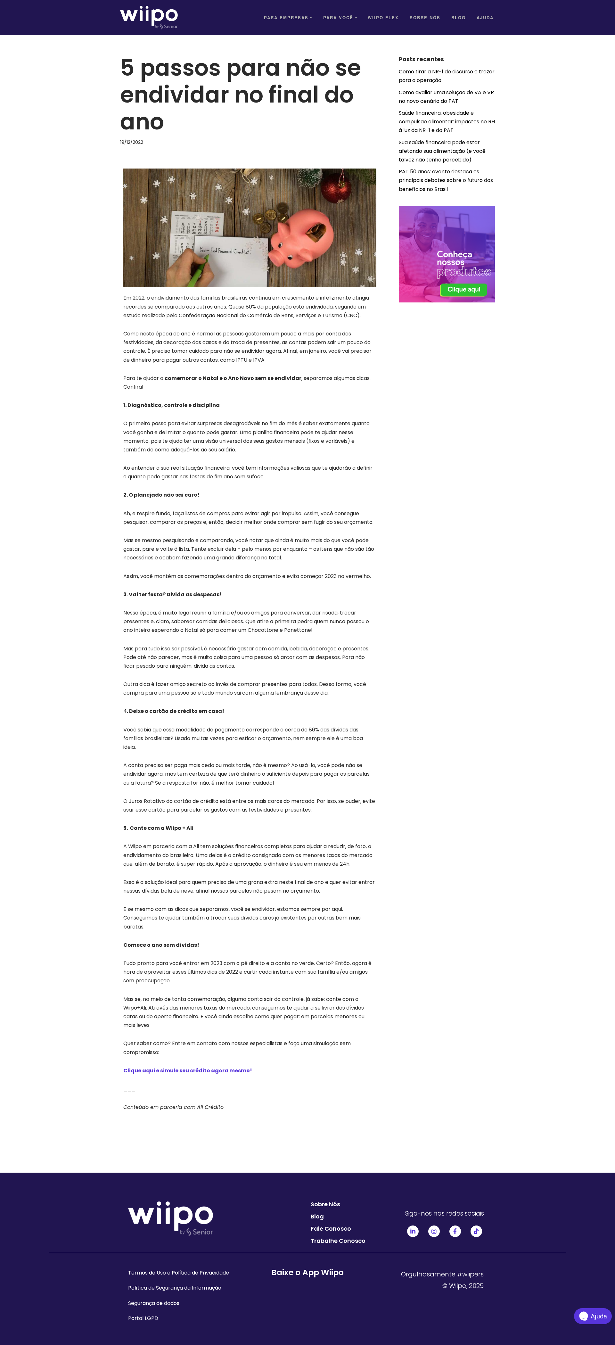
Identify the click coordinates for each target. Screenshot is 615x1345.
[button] (311, 18)
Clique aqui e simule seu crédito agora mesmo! (187, 1070)
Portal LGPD (143, 1318)
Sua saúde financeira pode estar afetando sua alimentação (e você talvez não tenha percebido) (442, 151)
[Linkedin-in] (413, 1231)
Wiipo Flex (383, 17)
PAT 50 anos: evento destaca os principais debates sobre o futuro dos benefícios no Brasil (446, 180)
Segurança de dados (153, 1303)
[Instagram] (434, 1231)
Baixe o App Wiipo (307, 1272)
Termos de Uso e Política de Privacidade (178, 1272)
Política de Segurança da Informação (174, 1287)
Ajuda (485, 17)
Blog (458, 17)
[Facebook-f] (455, 1231)
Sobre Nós (425, 17)
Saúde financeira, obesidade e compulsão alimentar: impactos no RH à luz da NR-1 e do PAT (447, 121)
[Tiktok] (476, 1231)
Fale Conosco (331, 1229)
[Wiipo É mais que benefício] (149, 17)
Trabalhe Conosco (338, 1241)
